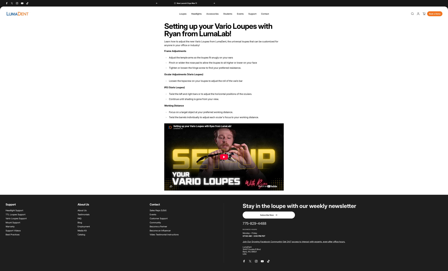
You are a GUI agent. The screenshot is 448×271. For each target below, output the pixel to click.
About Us (82, 210)
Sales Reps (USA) (158, 210)
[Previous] (156, 3)
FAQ (79, 218)
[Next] (214, 3)
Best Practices (12, 234)
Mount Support (13, 222)
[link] (254, 223)
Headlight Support (14, 210)
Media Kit (82, 230)
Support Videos (13, 230)
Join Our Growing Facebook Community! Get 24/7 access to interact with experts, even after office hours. (294, 241)
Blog (80, 222)
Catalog (81, 234)
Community (155, 222)
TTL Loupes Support (15, 214)
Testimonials (83, 214)
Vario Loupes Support (16, 218)
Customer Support (159, 218)
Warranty (10, 226)
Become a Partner (158, 226)
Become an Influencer (160, 230)
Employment (84, 226)
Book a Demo (434, 14)
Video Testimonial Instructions (164, 234)
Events (153, 214)
